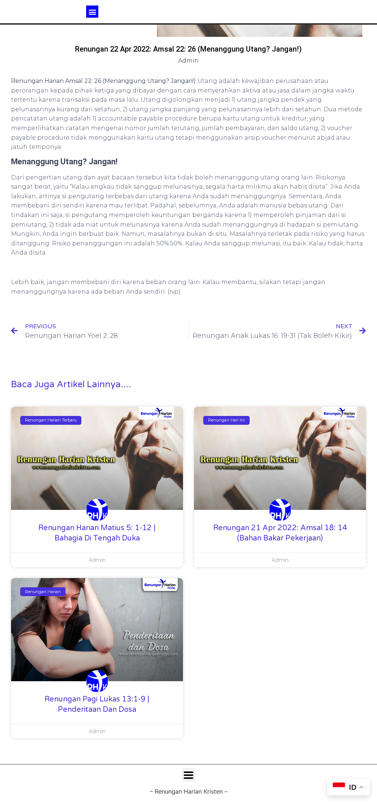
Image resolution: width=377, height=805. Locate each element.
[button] (92, 12)
